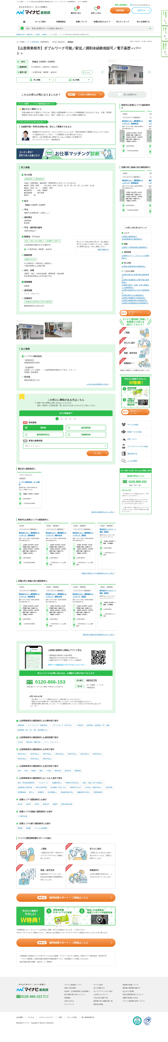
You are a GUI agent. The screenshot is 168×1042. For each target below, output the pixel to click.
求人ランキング (122, 22)
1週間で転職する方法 (130, 998)
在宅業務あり (52, 792)
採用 (60, 1017)
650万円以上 (22, 759)
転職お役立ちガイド (102, 22)
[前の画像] (102, 71)
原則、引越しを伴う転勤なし (34, 241)
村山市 (20, 804)
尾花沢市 (46, 804)
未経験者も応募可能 (31, 302)
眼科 (41, 771)
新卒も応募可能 (46, 302)
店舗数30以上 (57, 783)
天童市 (36, 804)
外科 (26, 771)
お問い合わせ (69, 1001)
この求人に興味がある (82, 94)
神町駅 (20, 828)
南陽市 (55, 804)
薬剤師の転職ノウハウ (130, 985)
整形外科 (58, 771)
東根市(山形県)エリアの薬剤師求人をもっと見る (98, 573)
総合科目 (68, 771)
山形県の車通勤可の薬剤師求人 (134, 298)
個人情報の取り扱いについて (74, 994)
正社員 (20, 742)
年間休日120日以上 (72, 783)
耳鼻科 (33, 771)
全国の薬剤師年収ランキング (132, 994)
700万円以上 (34, 759)
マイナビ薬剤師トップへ (73, 985)
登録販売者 (86, 434)
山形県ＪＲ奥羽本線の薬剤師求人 (134, 247)
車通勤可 (50, 241)
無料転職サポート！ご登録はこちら (63, 897)
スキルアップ (43, 783)
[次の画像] (149, 71)
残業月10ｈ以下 (30, 259)
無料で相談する (103, 249)
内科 (19, 771)
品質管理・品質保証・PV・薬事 (97, 725)
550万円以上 (84, 754)
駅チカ (57, 241)
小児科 (48, 771)
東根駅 (28, 828)
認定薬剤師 (86, 428)
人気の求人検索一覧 (100, 998)
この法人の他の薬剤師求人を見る (97, 384)
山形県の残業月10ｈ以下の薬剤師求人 (135, 291)
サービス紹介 (40, 22)
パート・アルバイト (51, 742)
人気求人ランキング (100, 994)
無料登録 (120, 10)
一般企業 (79, 725)
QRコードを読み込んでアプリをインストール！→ (67, 665)
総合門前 (109, 787)
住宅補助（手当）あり (58, 787)
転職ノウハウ (81, 22)
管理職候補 (22, 792)
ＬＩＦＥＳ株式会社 (32, 42)
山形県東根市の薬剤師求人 (132, 239)
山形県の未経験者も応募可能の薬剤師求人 (135, 281)
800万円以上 (47, 759)
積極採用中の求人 (83, 792)
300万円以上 (22, 754)
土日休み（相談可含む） (93, 787)
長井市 (28, 804)
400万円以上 (47, 754)
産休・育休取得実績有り (26, 783)
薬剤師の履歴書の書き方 (131, 988)
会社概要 (19, 1017)
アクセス (87, 72)
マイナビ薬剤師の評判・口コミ (133, 1001)
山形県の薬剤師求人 (129, 237)
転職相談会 (61, 22)
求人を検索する (143, 22)
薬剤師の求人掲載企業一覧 (103, 1001)
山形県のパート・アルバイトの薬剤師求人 (135, 257)
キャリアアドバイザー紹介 (103, 991)
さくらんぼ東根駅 (40, 828)
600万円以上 (97, 754)
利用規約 (67, 998)
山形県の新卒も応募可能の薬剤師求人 (135, 276)
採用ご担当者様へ (121, 5)
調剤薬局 (21, 725)
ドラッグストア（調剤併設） (38, 725)
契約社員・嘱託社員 (33, 742)
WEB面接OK (39, 179)
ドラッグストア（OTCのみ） (62, 725)
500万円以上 (72, 754)
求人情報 (36, 80)
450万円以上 (59, 754)
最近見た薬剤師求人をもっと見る (103, 512)
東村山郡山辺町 (66, 804)
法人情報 (76, 80)
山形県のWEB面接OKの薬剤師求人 (135, 303)
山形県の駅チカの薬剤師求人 (133, 295)
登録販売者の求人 (67, 792)
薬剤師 (43, 428)
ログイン (141, 10)
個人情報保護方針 (88, 1017)
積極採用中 (29, 179)
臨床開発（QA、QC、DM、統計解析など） (33, 730)
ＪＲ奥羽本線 (22, 816)
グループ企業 (71, 1017)
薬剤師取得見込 (43, 434)
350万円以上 (34, 754)
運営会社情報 (98, 1004)
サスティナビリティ (46, 1017)
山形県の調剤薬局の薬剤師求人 (134, 266)
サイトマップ (69, 1004)
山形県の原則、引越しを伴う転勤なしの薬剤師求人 (135, 286)
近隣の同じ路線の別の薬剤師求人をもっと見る (98, 634)
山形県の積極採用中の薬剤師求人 (134, 300)
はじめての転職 (128, 991)
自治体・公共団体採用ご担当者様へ (77, 991)
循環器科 (78, 771)
